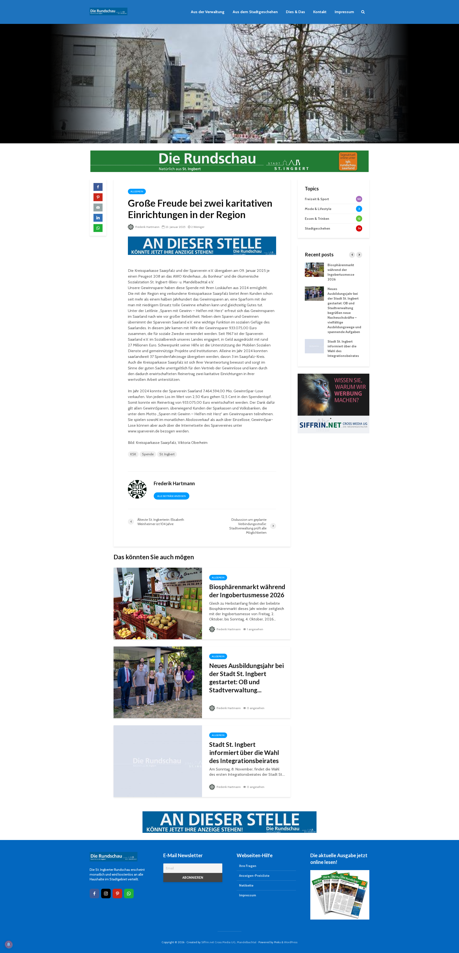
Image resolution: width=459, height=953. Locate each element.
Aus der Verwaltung (207, 12)
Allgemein (137, 191)
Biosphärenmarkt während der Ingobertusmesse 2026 (247, 591)
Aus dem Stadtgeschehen (255, 12)
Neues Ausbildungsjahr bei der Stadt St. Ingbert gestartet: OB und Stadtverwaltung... (246, 678)
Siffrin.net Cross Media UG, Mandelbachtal (228, 942)
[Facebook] (94, 893)
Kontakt (320, 12)
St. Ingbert (167, 454)
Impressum (344, 12)
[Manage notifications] (8, 944)
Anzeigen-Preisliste (254, 875)
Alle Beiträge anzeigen (171, 496)
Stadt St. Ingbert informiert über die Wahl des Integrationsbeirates (244, 753)
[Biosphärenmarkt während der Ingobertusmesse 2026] (158, 603)
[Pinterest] (117, 893)
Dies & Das (295, 12)
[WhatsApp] (129, 893)
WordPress (290, 942)
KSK (133, 454)
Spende (148, 454)
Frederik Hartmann (147, 227)
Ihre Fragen (247, 866)
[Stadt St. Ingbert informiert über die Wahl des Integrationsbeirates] (158, 761)
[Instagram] (106, 893)
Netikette (246, 885)
